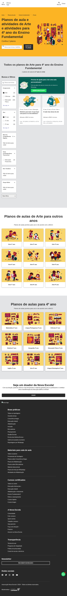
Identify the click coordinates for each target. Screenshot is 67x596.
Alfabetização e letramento (15, 491)
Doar (33, 395)
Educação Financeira (8, 160)
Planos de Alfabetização (15, 461)
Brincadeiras (11, 429)
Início (3, 15)
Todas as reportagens (14, 413)
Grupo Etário (6, 182)
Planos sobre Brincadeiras (15, 464)
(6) (14, 124)
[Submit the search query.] (28, 47)
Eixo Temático (7, 168)
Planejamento (12, 432)
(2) (14, 92)
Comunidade (11, 513)
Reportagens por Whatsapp (16, 442)
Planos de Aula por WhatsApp (17, 469)
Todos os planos (12, 454)
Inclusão (10, 426)
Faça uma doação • (13, 526)
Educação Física (8, 100)
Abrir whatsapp (39, 90)
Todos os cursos (12, 483)
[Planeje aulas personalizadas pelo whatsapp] (63, 574)
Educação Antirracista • (14, 486)
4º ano (34, 15)
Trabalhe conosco (13, 521)
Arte (6, 92)
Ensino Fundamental (24, 15)
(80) (14, 96)
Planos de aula (11, 15)
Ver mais (5, 105)
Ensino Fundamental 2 (14, 494)
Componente (6, 88)
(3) (14, 120)
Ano (4, 112)
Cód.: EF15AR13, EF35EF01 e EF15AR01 (29, 122)
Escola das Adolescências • (16, 437)
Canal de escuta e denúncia (16, 551)
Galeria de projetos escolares (16, 440)
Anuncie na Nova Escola (15, 532)
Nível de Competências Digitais (7, 136)
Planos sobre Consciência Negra (17, 459)
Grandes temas (12, 416)
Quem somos (11, 519)
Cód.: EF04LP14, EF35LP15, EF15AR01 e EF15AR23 (52, 122)
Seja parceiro (11, 524)
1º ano (7, 120)
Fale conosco (12, 516)
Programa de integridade (15, 546)
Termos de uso (12, 543)
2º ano (7, 124)
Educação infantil (13, 421)
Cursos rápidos (12, 499)
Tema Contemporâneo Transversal (7, 153)
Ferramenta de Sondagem (15, 456)
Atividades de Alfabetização (16, 472)
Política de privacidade (14, 548)
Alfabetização (12, 424)
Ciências (7, 96)
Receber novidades (25, 563)
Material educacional (14, 467)
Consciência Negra (13, 418)
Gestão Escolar (12, 434)
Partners (10, 529)
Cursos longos (12, 502)
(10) (14, 100)
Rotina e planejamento (14, 497)
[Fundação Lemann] (15, 589)
